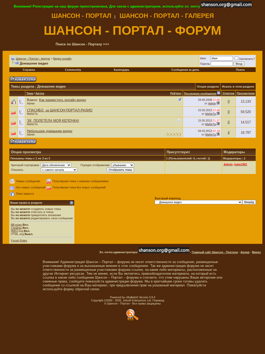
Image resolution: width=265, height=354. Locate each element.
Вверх (256, 252)
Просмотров (246, 93)
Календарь (121, 69)
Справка (29, 69)
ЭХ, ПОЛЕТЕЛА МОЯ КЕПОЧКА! (53, 121)
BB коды (16, 224)
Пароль (205, 63)
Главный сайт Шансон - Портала (215, 252)
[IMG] (14, 230)
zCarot (169, 300)
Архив (244, 252)
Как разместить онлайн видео (62, 100)
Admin (31, 103)
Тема (29, 93)
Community (73, 69)
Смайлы (16, 227)
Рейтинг (176, 93)
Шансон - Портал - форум (33, 58)
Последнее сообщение (200, 93)
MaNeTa (32, 113)
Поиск (240, 69)
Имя (203, 58)
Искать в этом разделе (238, 86)
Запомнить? (247, 58)
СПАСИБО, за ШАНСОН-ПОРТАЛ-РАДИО (59, 110)
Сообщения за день (185, 69)
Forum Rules (19, 240)
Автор (39, 93)
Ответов (228, 93)
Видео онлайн (62, 58)
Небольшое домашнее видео (49, 131)
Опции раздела (208, 86)
